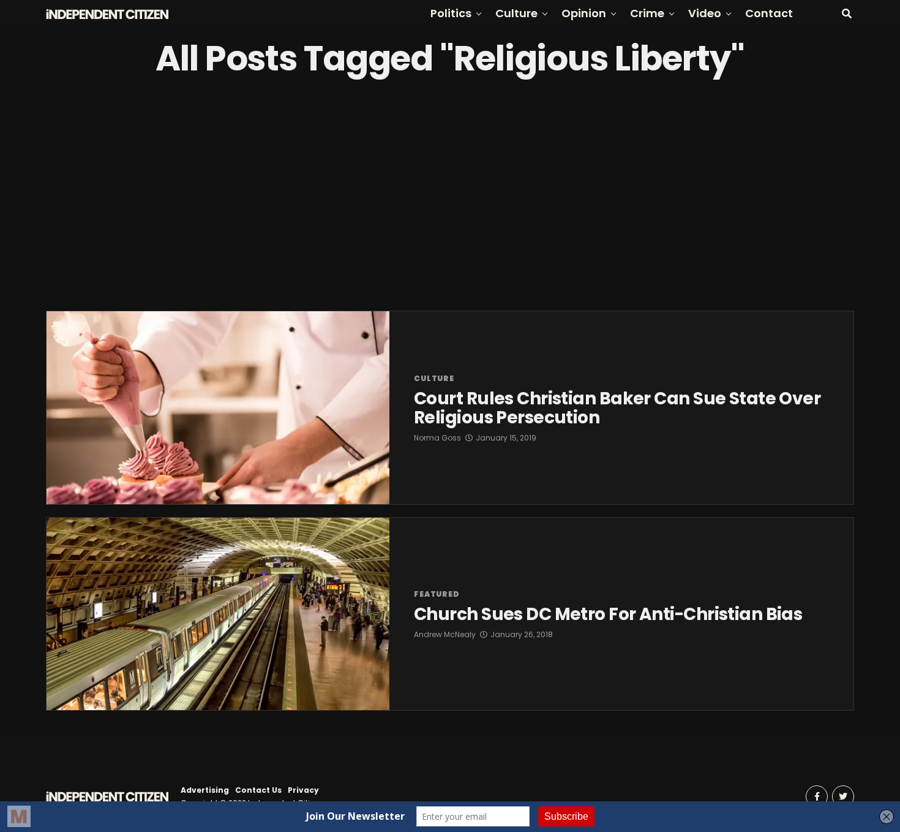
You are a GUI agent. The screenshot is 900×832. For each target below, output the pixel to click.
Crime (647, 13)
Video (704, 13)
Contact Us (258, 790)
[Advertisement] (450, 194)
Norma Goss (437, 438)
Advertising (205, 790)
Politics (450, 13)
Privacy (303, 790)
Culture (516, 13)
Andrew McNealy (445, 634)
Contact (769, 13)
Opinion (583, 13)
